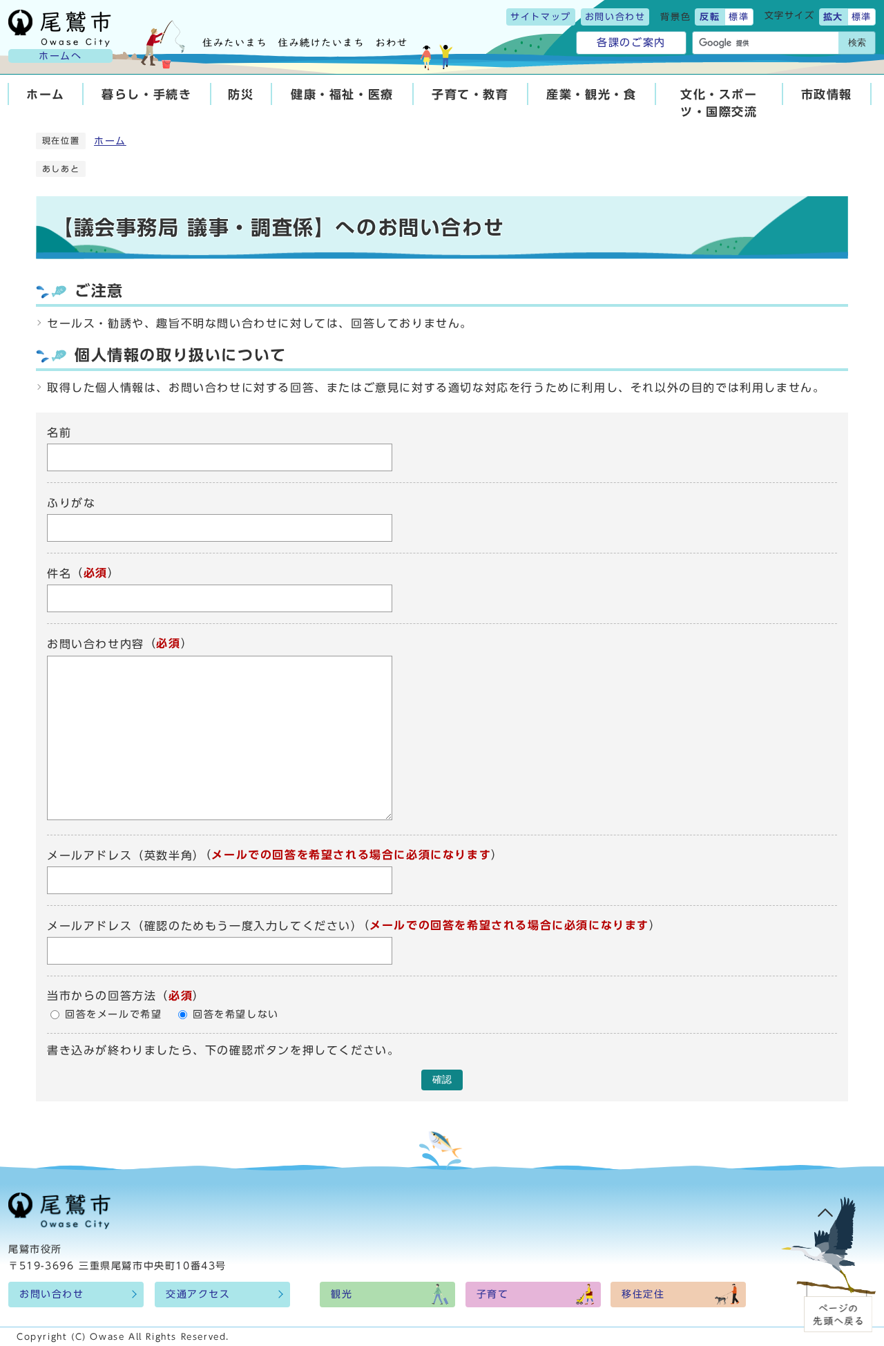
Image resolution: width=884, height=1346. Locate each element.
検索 (857, 42)
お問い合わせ (615, 16)
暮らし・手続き (146, 94)
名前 (59, 432)
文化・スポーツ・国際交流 (719, 102)
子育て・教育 (470, 94)
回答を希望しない (236, 1014)
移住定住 (643, 1294)
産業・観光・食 (591, 94)
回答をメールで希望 (113, 1014)
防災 (240, 94)
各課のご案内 (631, 42)
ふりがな (71, 503)
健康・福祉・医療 (342, 94)
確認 (442, 1079)
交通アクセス (198, 1294)
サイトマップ (540, 16)
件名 (59, 573)
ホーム (45, 94)
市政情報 (826, 94)
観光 (341, 1294)
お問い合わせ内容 (95, 644)
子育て (493, 1294)
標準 (739, 16)
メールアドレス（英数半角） (126, 855)
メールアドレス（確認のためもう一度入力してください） (205, 925)
